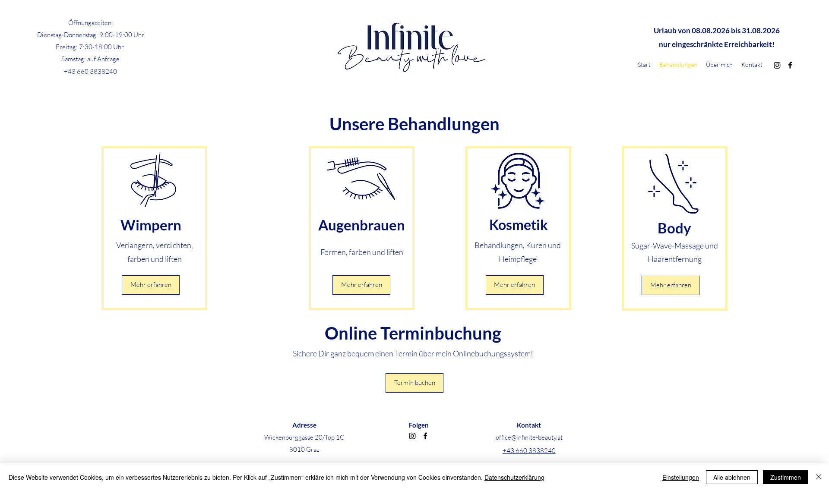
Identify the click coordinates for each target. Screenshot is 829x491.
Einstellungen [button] (680, 477)
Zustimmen (785, 477)
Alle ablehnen (731, 477)
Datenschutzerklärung (514, 477)
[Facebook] (790, 65)
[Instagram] (777, 65)
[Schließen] (818, 477)
